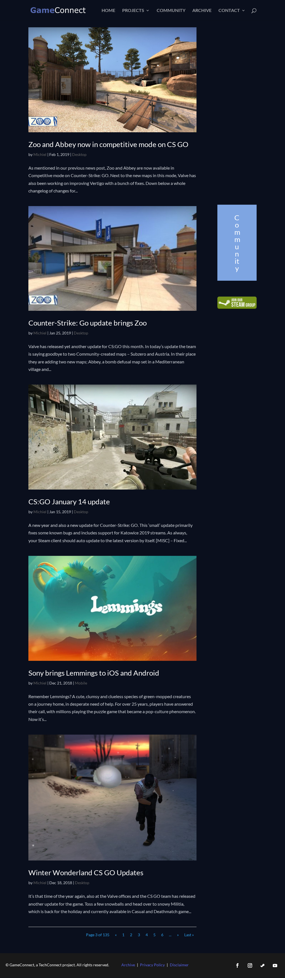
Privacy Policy (152, 964)
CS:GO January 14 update (69, 501)
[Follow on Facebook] (237, 965)
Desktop (79, 154)
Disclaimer (179, 964)
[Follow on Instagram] (249, 965)
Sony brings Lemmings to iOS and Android (93, 672)
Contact (229, 10)
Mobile (81, 683)
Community (171, 10)
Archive (202, 10)
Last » (189, 934)
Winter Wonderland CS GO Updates (85, 872)
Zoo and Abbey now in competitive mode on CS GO (108, 144)
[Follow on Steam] (262, 965)
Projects (133, 10)
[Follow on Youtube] (275, 965)
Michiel (39, 154)
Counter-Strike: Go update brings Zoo (87, 322)
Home (108, 10)
